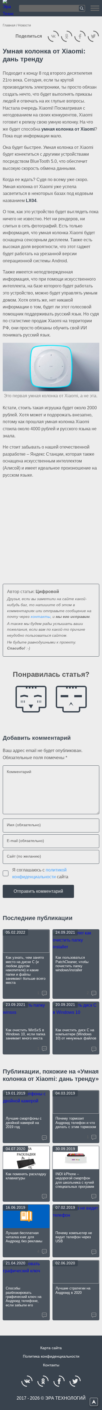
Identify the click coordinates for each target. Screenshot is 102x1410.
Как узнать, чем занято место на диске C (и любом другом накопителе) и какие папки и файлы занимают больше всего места (25, 970)
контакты (40, 617)
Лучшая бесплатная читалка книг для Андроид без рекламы (24, 1237)
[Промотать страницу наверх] (94, 1402)
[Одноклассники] (66, 36)
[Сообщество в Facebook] (59, 1381)
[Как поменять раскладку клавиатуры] (26, 1157)
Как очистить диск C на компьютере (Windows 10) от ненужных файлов (75, 1034)
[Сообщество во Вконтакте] (27, 1381)
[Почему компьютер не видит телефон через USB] (76, 1216)
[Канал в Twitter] (75, 1381)
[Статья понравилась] (31, 699)
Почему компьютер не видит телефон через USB (73, 1237)
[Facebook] (80, 36)
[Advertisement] (51, 527)
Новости (24, 25)
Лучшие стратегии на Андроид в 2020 (72, 1290)
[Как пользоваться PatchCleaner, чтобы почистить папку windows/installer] (76, 941)
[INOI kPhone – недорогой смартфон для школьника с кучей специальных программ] (76, 1157)
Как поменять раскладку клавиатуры (26, 1176)
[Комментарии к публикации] (93, 1049)
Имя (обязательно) (24, 825)
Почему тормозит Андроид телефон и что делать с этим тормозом (75, 1122)
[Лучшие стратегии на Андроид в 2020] (76, 1271)
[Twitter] (93, 36)
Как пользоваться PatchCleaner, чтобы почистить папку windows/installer (71, 963)
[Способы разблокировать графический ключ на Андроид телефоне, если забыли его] (26, 1271)
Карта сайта (51, 1348)
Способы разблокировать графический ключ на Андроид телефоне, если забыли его (23, 1296)
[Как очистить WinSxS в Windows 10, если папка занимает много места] (26, 1013)
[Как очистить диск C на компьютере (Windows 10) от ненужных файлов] (76, 1013)
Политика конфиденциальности (51, 1356)
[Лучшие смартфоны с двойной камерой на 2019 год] (26, 1102)
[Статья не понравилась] (71, 699)
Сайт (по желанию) (24, 856)
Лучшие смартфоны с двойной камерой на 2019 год (24, 1122)
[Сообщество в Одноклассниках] (43, 1381)
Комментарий (19, 771)
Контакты (51, 1365)
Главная (9, 25)
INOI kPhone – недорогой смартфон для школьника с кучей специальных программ (74, 1180)
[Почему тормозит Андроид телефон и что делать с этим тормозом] (76, 1102)
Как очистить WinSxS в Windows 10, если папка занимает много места (25, 1034)
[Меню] (95, 8)
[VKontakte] (53, 36)
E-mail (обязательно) (25, 840)
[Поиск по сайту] (52, 8)
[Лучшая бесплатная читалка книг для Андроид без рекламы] (26, 1216)
